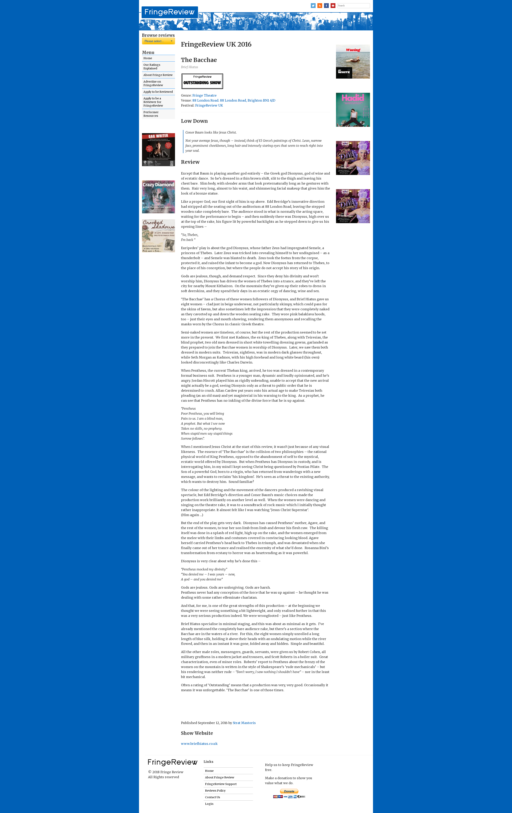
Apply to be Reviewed (158, 92)
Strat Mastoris (244, 723)
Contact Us (212, 797)
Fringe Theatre (204, 95)
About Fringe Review (158, 75)
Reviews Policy (215, 790)
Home (147, 58)
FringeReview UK (209, 105)
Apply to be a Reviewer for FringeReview (153, 102)
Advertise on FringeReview (153, 83)
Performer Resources (151, 114)
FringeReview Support (221, 784)
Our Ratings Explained (151, 66)
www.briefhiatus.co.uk (199, 744)
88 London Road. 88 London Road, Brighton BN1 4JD (233, 100)
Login (209, 804)
